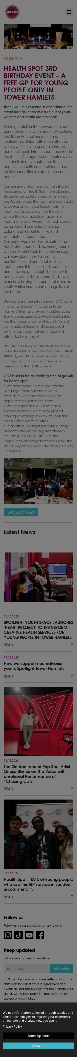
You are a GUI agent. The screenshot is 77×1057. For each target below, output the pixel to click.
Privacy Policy (12, 1026)
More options (39, 1035)
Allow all (38, 1045)
